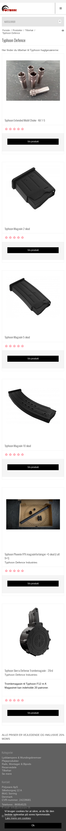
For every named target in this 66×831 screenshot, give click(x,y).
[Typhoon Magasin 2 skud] (33, 193)
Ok (33, 825)
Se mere (7, 773)
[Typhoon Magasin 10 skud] (33, 410)
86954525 (20, 804)
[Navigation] (60, 8)
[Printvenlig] (62, 30)
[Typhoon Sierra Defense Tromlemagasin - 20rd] (33, 635)
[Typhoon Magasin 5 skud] (33, 301)
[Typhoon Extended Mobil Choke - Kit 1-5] (33, 85)
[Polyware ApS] (9, 8)
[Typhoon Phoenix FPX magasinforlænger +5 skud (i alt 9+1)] (33, 518)
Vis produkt (33, 141)
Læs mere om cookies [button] (18, 818)
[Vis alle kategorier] (60, 21)
